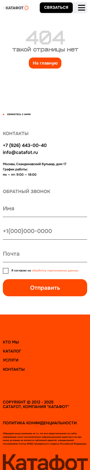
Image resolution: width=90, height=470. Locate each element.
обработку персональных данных (55, 270)
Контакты (14, 369)
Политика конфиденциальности (40, 423)
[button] (56, 7)
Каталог (12, 351)
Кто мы (11, 342)
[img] (81, 7)
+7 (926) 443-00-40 (25, 145)
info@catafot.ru (20, 152)
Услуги (10, 360)
